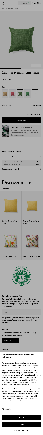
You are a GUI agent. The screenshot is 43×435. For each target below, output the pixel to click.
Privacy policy (6, 409)
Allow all (21, 417)
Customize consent (21, 431)
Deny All (21, 424)
